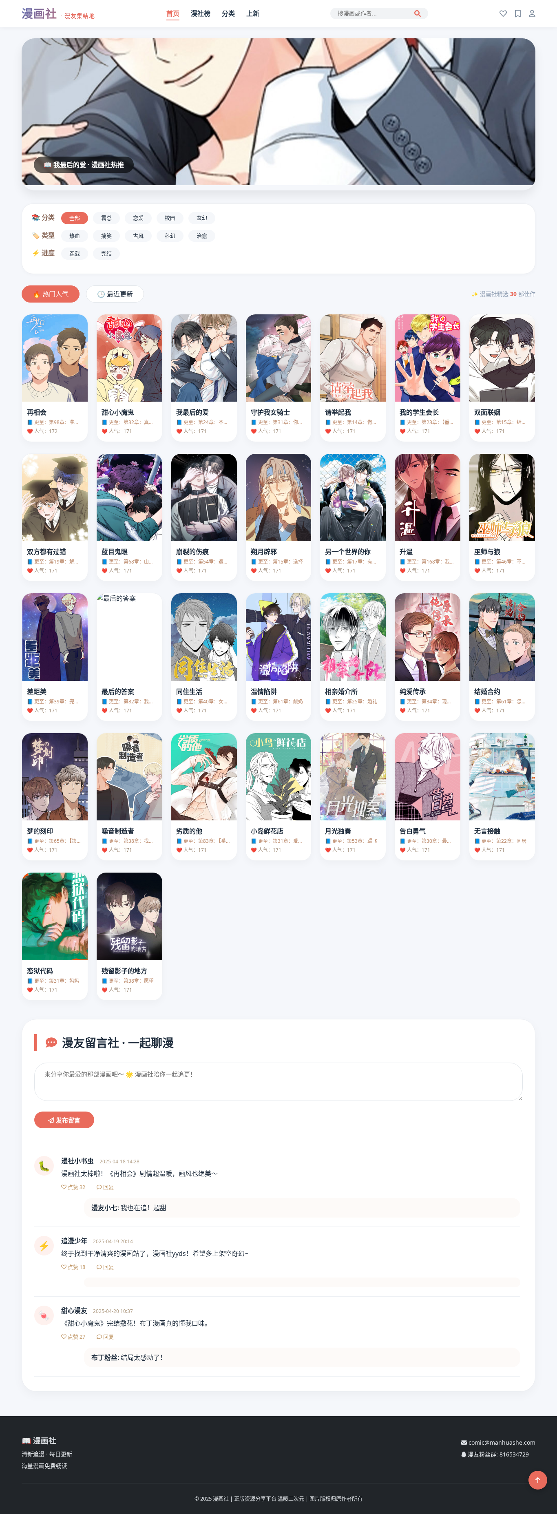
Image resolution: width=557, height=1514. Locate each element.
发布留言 (67, 1120)
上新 (252, 13)
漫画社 (58, 13)
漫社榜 (200, 13)
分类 (228, 13)
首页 (172, 13)
